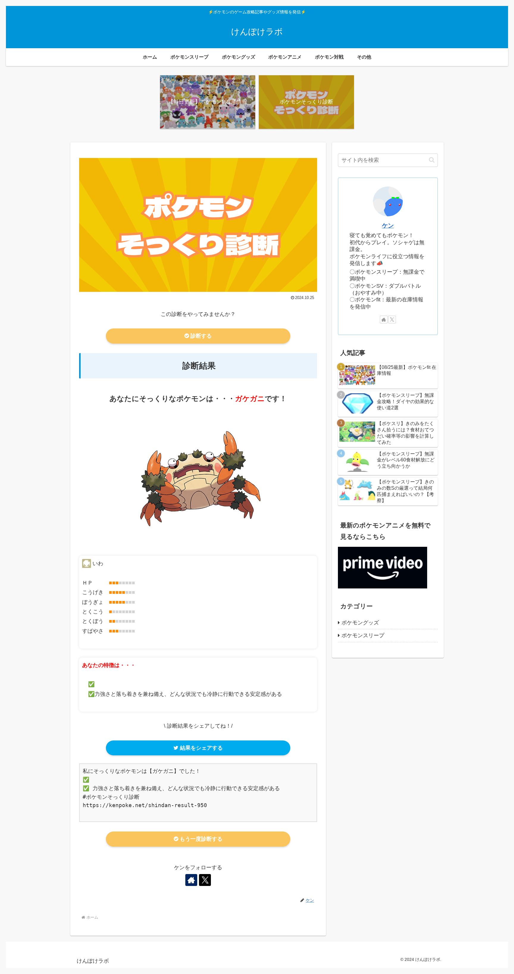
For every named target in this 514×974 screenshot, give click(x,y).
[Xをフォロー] (205, 880)
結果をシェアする (200, 748)
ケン (388, 225)
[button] (432, 159)
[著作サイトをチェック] (191, 880)
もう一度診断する (200, 839)
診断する (200, 336)
